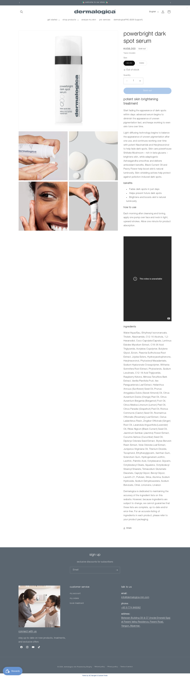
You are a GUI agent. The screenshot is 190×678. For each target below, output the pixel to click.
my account (75, 594)
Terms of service (126, 667)
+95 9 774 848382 (131, 608)
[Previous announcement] (19, 2)
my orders (74, 598)
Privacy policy (113, 667)
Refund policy (100, 667)
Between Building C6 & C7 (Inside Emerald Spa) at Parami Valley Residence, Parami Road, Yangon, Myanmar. (145, 622)
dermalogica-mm (70, 667)
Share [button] (129, 528)
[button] (21, 12)
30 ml (130, 64)
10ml (143, 64)
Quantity (127, 75)
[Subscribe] (117, 570)
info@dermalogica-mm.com (135, 598)
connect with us (27, 631)
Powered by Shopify (84, 667)
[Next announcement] (170, 2)
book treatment (77, 603)
